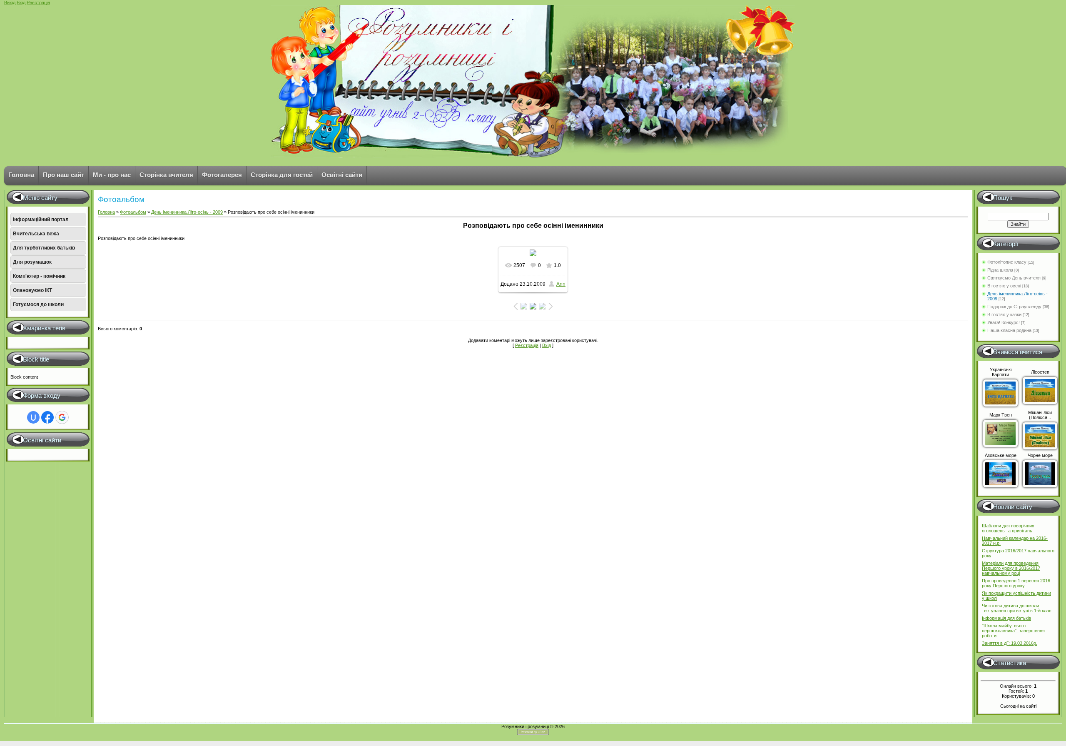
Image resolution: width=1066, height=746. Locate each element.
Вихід (9, 2)
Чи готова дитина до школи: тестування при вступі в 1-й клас (1016, 608)
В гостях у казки (1004, 314)
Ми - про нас (112, 174)
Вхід (21, 2)
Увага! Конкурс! (1003, 322)
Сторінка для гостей (282, 174)
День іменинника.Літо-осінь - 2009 (187, 212)
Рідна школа (1000, 269)
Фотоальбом (133, 212)
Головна (21, 174)
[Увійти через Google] (62, 417)
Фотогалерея (222, 174)
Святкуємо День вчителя (1014, 277)
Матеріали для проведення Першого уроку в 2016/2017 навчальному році (1011, 568)
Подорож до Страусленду (1014, 306)
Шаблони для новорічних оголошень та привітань (1008, 528)
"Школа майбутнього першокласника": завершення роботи (1013, 630)
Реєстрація (38, 2)
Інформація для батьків (1006, 618)
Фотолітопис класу (1006, 261)
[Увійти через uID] (33, 417)
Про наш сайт (63, 174)
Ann (560, 284)
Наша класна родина (1009, 330)
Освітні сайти (341, 174)
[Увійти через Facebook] (47, 417)
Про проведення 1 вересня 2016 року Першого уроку (1016, 583)
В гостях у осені (1004, 285)
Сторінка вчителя (166, 174)
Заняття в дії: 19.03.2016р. (1009, 643)
